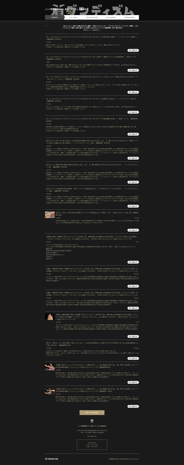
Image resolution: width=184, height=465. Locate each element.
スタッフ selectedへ (92, 412)
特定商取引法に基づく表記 (116, 459)
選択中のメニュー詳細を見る (91, 30)
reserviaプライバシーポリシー (131, 459)
